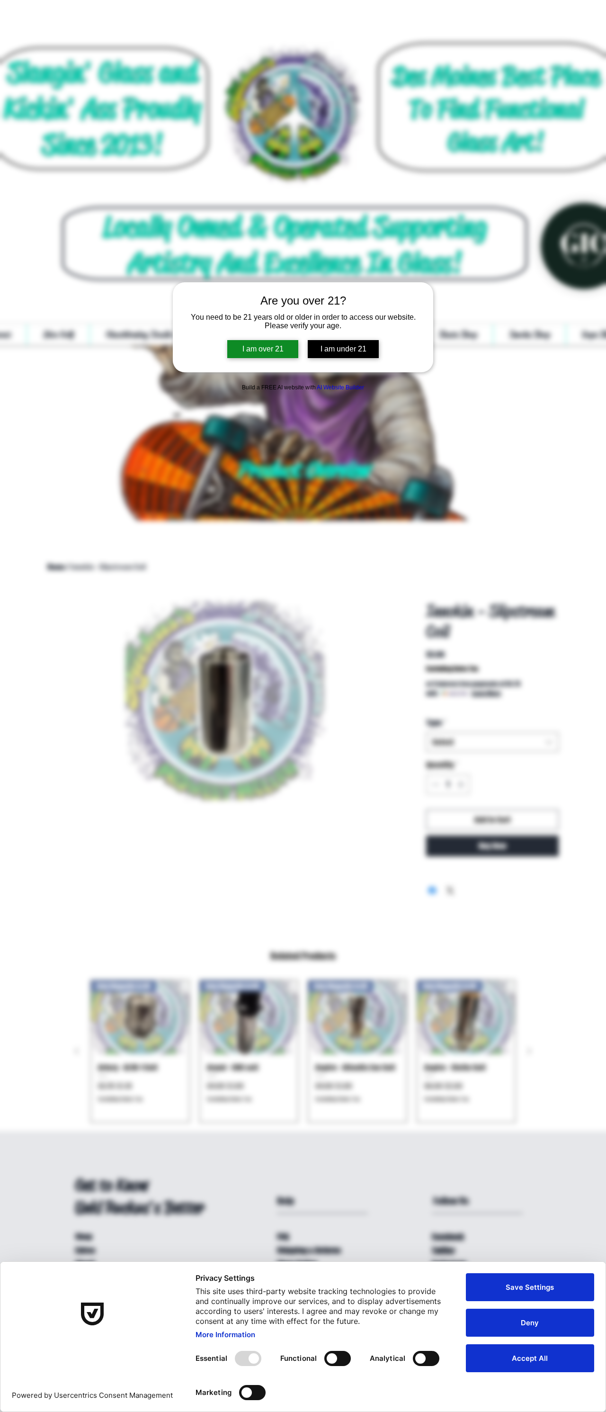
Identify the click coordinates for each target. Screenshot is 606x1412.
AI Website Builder (340, 387)
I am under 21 (343, 349)
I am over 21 (263, 349)
